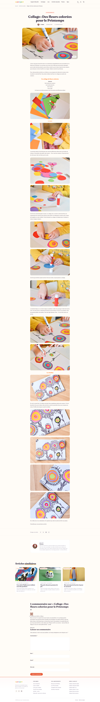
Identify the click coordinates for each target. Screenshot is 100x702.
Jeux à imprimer (36, 683)
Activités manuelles (56, 1)
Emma (41, 544)
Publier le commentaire (36, 674)
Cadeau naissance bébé (74, 685)
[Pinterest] (21, 691)
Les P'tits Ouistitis (54, 685)
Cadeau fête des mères (74, 691)
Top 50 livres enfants (37, 689)
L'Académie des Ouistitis (56, 687)
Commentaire (33, 635)
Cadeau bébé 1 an (72, 687)
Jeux (48, 1)
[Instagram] (19, 691)
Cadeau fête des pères (73, 693)
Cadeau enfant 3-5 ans (73, 689)
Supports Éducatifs (35, 1)
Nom (31, 653)
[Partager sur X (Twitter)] (43, 532)
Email (31, 660)
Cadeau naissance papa (74, 683)
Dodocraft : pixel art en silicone (39, 693)
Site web (32, 667)
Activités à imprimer (55, 689)
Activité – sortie (36, 691)
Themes (63, 1)
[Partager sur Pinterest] (46, 532)
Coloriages (43, 1)
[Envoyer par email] (49, 532)
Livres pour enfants (37, 687)
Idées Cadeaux (73, 681)
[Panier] (83, 2)
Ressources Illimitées (55, 683)
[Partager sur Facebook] (40, 532)
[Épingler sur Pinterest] (32, 94)
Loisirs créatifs (36, 685)
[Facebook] (16, 691)
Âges (68, 1)
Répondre (32, 627)
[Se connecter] (81, 2)
